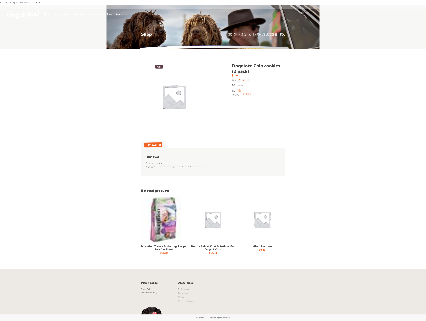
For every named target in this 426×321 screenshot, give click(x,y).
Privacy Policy (146, 289)
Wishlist (181, 297)
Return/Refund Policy (149, 293)
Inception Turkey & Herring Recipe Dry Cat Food (163, 248)
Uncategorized (247, 34)
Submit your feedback (186, 301)
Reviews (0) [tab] (153, 145)
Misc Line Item (262, 246)
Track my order (184, 289)
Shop (236, 34)
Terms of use (183, 293)
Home (229, 34)
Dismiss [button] (38, 2)
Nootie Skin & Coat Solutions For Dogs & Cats (213, 248)
